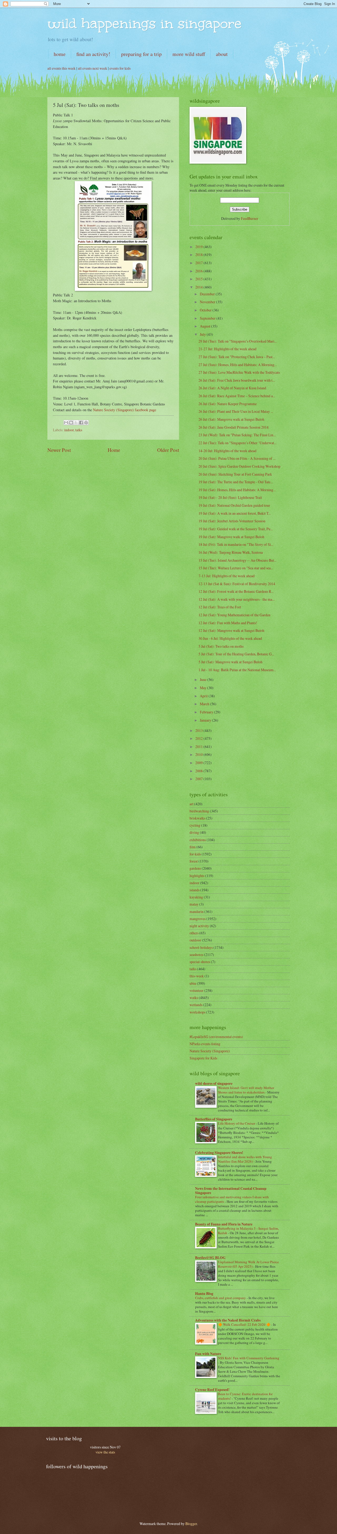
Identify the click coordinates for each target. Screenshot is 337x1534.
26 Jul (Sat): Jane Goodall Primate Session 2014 (234, 427)
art (192, 803)
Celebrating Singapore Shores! (219, 1152)
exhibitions (198, 839)
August (205, 326)
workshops (197, 1012)
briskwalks (197, 818)
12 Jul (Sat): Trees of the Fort (220, 606)
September (208, 318)
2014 (199, 287)
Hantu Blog (204, 1293)
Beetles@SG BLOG (210, 1257)
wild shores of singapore (213, 1083)
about (222, 54)
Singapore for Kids (203, 1057)
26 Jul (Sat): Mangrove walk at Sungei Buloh (231, 419)
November (208, 301)
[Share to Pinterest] (86, 422)
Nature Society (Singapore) (210, 1050)
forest (194, 861)
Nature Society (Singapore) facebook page (124, 409)
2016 (199, 270)
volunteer (197, 990)
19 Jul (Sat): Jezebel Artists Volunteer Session (232, 520)
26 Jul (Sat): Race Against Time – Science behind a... (237, 395)
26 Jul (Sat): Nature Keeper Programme (228, 403)
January (206, 720)
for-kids (195, 853)
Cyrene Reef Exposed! (212, 1389)
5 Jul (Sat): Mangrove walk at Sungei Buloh (230, 661)
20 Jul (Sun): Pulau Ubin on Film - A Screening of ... (237, 458)
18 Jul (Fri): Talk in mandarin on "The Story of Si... (236, 544)
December (208, 293)
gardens (195, 868)
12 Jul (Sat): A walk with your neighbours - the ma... (237, 599)
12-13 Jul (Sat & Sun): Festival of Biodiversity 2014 (237, 583)
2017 (199, 262)
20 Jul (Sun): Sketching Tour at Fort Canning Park (235, 474)
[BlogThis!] (71, 422)
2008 (199, 770)
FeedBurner (249, 218)
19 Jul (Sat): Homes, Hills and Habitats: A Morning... (237, 489)
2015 (199, 278)
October (206, 310)
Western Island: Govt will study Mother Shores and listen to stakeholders (246, 1090)
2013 (199, 730)
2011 (199, 746)
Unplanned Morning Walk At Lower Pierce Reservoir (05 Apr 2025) (248, 1264)
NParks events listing (205, 1043)
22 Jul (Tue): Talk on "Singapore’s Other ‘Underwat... (237, 442)
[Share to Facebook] (81, 422)
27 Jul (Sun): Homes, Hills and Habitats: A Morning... (238, 364)
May (203, 687)
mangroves (198, 918)
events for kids (120, 68)
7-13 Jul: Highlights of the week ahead (227, 575)
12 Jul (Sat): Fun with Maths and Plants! (228, 622)
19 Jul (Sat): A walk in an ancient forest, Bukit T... (235, 513)
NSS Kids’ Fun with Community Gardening (248, 1358)
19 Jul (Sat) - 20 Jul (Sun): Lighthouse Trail (230, 497)
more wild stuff (188, 54)
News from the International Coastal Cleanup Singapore (230, 1190)
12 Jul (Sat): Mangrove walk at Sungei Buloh (231, 630)
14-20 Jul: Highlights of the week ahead (227, 450)
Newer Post (59, 450)
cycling (195, 825)
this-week (197, 975)
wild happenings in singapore (144, 23)
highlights (197, 875)
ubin (193, 983)
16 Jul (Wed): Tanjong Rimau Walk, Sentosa (231, 552)
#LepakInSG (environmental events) (216, 1036)
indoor (69, 429)
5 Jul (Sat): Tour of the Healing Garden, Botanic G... (236, 653)
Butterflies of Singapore (213, 1119)
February (207, 711)
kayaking (196, 896)
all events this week (61, 68)
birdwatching (199, 810)
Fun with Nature (208, 1353)
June (203, 679)
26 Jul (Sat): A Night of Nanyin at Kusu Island (232, 387)
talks (78, 429)
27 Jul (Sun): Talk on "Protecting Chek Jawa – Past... (237, 356)
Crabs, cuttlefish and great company (221, 1297)
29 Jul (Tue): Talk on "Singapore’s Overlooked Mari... (238, 341)
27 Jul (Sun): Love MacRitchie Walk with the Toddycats (239, 372)
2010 (199, 754)
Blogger (191, 1523)
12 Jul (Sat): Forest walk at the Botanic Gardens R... (236, 591)
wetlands (196, 1004)
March (205, 703)
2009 (199, 762)
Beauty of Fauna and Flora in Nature (223, 1224)
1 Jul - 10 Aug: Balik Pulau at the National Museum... (237, 669)
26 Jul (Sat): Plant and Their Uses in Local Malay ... (236, 411)
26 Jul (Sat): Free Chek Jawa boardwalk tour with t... (237, 380)
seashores (196, 954)
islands (195, 889)
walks (194, 997)
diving (194, 832)
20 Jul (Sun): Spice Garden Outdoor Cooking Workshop (239, 466)
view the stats (105, 1452)
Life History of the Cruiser (237, 1123)
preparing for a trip (141, 54)
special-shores (200, 961)
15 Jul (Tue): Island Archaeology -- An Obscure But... (237, 560)
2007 (199, 778)
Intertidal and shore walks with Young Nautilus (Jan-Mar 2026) (245, 1159)
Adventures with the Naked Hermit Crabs (228, 1320)
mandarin (197, 911)
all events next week (92, 68)
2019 (199, 246)
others (194, 932)
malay (194, 904)
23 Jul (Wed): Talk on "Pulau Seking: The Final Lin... (237, 434)
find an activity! (93, 54)
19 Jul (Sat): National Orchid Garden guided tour (234, 505)
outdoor (195, 940)
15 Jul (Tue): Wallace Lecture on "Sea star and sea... (236, 567)
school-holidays (201, 947)
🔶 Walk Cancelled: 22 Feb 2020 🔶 (244, 1324)
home (60, 54)
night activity (199, 925)
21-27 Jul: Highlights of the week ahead (227, 348)
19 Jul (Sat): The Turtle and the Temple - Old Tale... (236, 481)
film (193, 846)
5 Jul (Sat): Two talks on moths (221, 646)
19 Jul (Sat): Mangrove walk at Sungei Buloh (231, 536)
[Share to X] (76, 422)
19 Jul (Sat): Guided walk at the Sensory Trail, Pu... (236, 528)
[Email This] (66, 422)
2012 (199, 738)
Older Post (168, 450)
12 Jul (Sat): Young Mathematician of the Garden (234, 614)
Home (114, 450)
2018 (199, 254)
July (203, 334)
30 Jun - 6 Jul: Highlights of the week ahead (230, 638)
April (204, 695)
